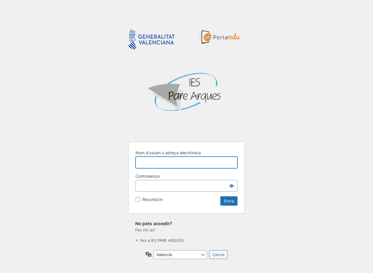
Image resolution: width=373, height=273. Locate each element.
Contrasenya (148, 176)
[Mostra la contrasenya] (231, 186)
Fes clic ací (145, 230)
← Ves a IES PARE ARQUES (159, 240)
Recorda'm (152, 199)
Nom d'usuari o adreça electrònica (168, 152)
